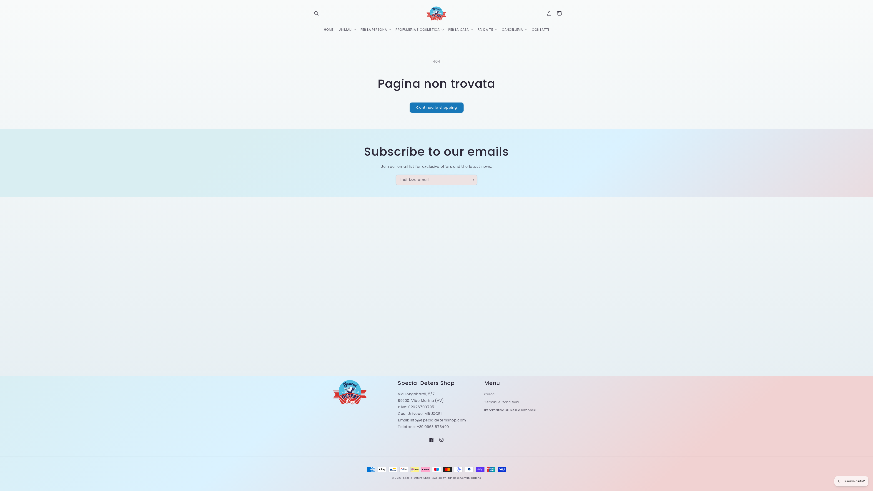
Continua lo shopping (436, 107)
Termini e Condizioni (501, 402)
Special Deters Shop (416, 478)
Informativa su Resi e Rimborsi (510, 410)
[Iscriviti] (472, 180)
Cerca (489, 394)
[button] (316, 13)
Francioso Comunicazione (464, 478)
